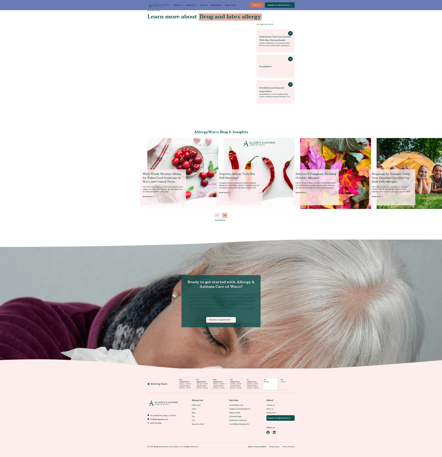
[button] (179, 5)
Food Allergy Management (239, 424)
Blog (193, 413)
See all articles (220, 220)
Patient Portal (230, 5)
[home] (158, 5)
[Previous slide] (217, 215)
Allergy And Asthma (160, 446)
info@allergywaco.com (159, 419)
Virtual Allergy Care (236, 405)
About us (203, 5)
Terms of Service (288, 446)
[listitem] (182, 173)
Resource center (198, 424)
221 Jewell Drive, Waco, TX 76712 (163, 415)
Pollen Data (196, 405)
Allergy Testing (234, 413)
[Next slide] (224, 215)
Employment (271, 413)
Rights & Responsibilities (257, 446)
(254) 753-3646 (155, 423)
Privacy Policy (274, 446)
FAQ (193, 420)
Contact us (270, 405)
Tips (193, 416)
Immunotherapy (235, 416)
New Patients (216, 5)
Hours (194, 409)
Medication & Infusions (238, 420)
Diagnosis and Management (239, 409)
